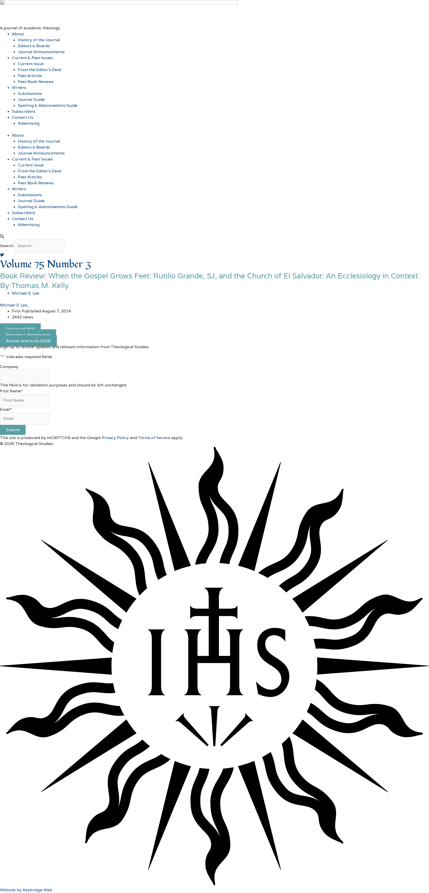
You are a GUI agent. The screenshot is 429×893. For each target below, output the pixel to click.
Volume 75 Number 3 (45, 264)
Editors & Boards (34, 45)
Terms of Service (154, 437)
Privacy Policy (115, 437)
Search (6, 245)
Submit (13, 429)
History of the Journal (39, 39)
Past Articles (30, 75)
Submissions (30, 93)
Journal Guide (31, 99)
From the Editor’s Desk (39, 69)
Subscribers (23, 111)
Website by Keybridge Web (26, 890)
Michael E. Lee (13, 305)
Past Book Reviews (36, 81)
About (18, 34)
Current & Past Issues (32, 57)
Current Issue (31, 63)
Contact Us (22, 117)
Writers (19, 87)
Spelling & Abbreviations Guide (47, 105)
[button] (214, 237)
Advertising (28, 123)
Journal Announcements (41, 51)
